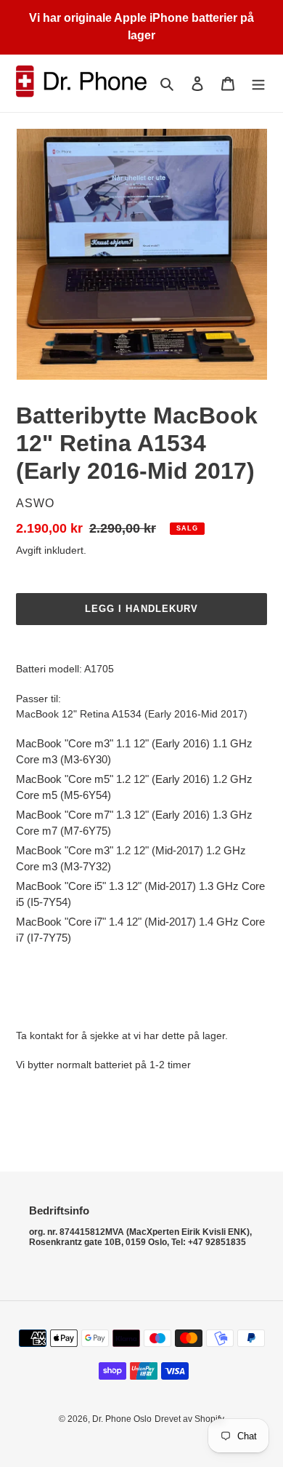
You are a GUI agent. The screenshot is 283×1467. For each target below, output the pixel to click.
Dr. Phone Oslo (122, 1419)
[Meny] (258, 83)
